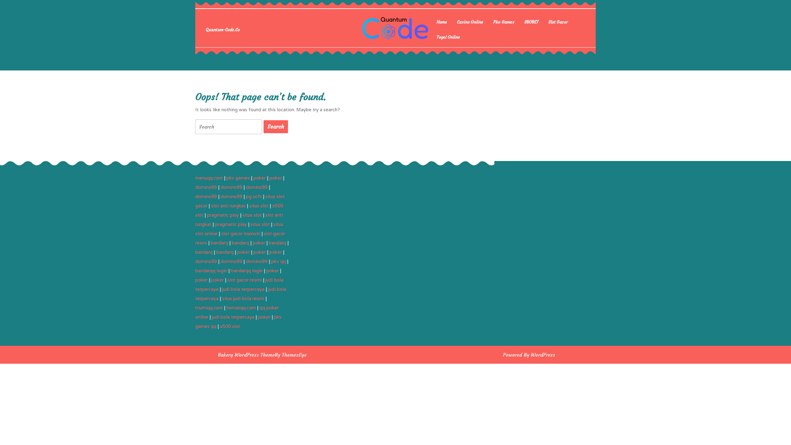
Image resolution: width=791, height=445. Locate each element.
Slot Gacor (558, 22)
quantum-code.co (223, 29)
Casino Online (470, 22)
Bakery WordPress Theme (246, 355)
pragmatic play (223, 215)
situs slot (259, 206)
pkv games (238, 178)
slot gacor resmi (244, 280)
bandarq (219, 243)
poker (259, 178)
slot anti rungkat (228, 206)
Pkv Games (503, 22)
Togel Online (448, 37)
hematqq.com (241, 308)
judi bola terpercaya (243, 289)
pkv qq (278, 261)
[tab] (276, 126)
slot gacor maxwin (240, 233)
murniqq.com (209, 308)
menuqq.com (209, 178)
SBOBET (531, 22)
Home (442, 22)
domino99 (206, 187)
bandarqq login (211, 270)
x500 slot (230, 326)
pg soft (254, 196)
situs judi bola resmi (243, 298)
